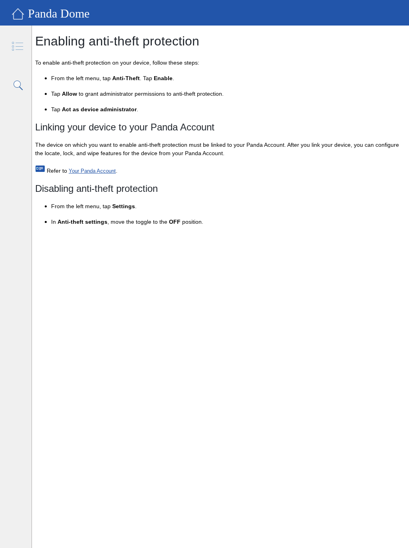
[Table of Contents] (18, 47)
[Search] (18, 85)
